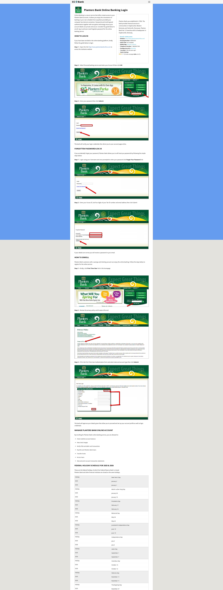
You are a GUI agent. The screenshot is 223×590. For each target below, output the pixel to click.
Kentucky (133, 48)
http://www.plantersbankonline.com (100, 47)
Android (129, 44)
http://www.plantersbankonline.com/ (135, 38)
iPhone (134, 44)
